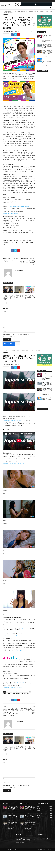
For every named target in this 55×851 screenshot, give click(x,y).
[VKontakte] (50, 839)
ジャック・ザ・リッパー (14, 240)
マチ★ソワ (16, 242)
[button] (50, 7)
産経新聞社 (32, 242)
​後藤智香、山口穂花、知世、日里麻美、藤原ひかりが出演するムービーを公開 (10, 260)
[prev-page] (3, 303)
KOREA (8, 240)
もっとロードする (44, 65)
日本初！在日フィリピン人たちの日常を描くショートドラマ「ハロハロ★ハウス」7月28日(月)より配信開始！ (30, 296)
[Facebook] (44, 1)
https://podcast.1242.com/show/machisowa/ (18, 206)
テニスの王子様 (22, 240)
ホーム (4, 11)
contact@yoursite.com (24, 845)
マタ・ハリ (11, 242)
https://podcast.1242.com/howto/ (10, 213)
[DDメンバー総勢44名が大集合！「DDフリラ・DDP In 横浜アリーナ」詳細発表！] (39, 60)
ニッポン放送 (28, 240)
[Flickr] (44, 839)
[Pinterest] (18, 34)
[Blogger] (38, 839)
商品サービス (8, 11)
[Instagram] (46, 1)
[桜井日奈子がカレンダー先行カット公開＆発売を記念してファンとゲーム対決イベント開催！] (19, 289)
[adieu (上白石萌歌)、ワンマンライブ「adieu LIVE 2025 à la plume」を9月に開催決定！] (39, 45)
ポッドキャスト (5, 242)
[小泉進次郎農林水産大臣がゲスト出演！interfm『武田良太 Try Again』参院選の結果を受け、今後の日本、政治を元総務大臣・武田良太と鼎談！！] (8, 289)
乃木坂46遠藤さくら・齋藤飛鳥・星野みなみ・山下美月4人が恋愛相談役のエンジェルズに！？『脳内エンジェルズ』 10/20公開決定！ (27, 261)
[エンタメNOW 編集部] (3, 31)
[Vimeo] (49, 1)
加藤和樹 (27, 242)
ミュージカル (22, 242)
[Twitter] (48, 1)
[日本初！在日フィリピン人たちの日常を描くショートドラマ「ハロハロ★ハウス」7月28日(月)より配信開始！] (30, 289)
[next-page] (6, 303)
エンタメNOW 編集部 (9, 31)
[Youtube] (51, 1)
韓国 (4, 244)
